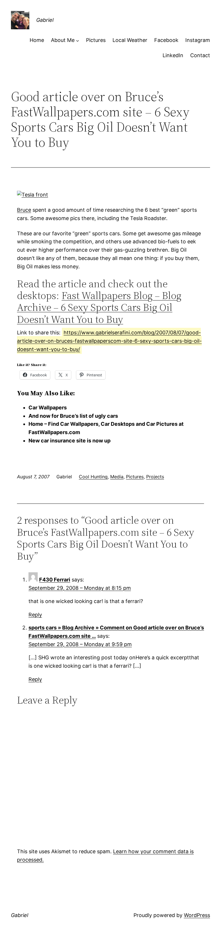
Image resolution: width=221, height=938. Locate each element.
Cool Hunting (93, 476)
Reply (35, 615)
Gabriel (45, 20)
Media (116, 476)
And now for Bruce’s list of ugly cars (73, 416)
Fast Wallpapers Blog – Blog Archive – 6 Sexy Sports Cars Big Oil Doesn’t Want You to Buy (99, 307)
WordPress (197, 915)
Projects (155, 476)
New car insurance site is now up (69, 441)
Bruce (24, 210)
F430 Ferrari (54, 580)
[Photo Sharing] (32, 195)
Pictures (135, 476)
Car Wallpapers (47, 408)
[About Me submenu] (77, 40)
